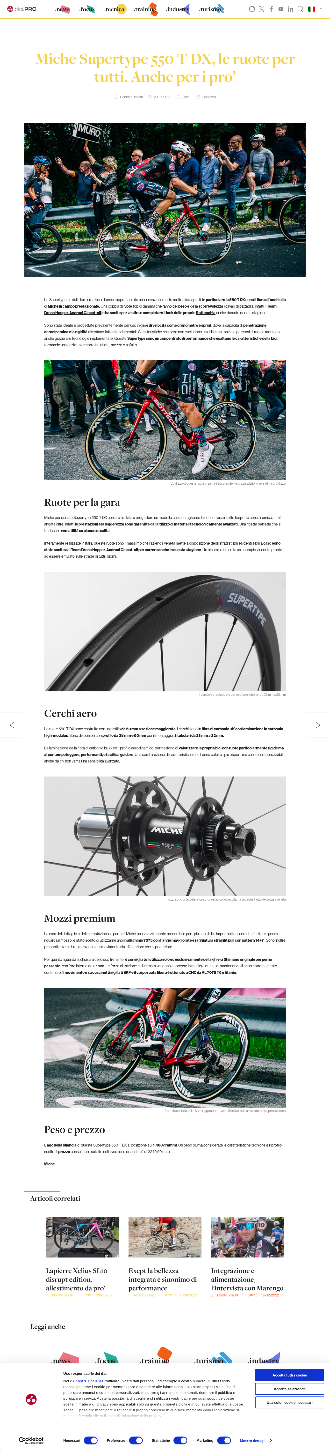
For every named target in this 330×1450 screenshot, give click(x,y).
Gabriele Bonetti (131, 97)
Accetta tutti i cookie (290, 1375)
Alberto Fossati (62, 1295)
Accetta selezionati (290, 1389)
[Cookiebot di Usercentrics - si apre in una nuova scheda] (31, 1440)
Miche (53, 306)
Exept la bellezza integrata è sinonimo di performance (163, 1279)
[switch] (136, 1440)
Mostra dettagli (253, 1440)
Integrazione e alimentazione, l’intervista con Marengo (247, 1279)
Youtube (281, 9)
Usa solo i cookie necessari (290, 1402)
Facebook (271, 9)
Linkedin (290, 9)
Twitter (261, 9)
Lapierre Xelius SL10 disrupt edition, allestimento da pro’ (77, 1279)
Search (301, 9)
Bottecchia (205, 312)
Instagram (252, 9)
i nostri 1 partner (88, 1381)
